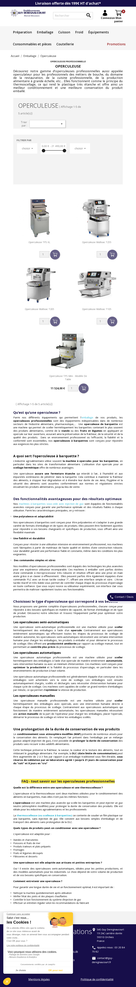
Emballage (45, 32)
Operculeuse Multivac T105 (96, 309)
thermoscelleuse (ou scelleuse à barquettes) (44, 815)
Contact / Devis (122, 597)
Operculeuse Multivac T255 (96, 242)
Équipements (98, 32)
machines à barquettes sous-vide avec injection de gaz (51, 503)
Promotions (116, 44)
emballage (87, 417)
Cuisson (64, 32)
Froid (79, 32)
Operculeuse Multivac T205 (39, 309)
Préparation (22, 32)
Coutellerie (65, 44)
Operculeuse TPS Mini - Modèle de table (68, 377)
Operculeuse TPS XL (39, 242)
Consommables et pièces (32, 44)
